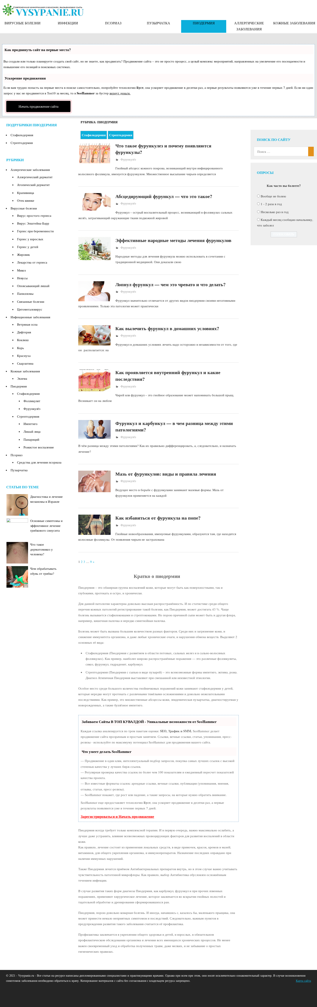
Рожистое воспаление (39, 447)
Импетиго (31, 424)
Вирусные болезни (23, 23)
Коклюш (23, 340)
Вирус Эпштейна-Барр (33, 223)
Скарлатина (25, 363)
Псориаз (113, 23)
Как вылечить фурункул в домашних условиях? (167, 328)
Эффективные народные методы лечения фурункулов (173, 240)
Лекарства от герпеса (32, 262)
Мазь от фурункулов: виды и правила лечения (165, 473)
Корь (20, 348)
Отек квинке (25, 200)
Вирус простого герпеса (34, 215)
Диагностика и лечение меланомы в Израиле (46, 499)
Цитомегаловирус (29, 309)
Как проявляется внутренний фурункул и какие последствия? (167, 376)
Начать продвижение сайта (38, 106)
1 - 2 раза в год (271, 204)
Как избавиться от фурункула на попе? (158, 517)
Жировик (23, 254)
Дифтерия (24, 332)
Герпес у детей (27, 247)
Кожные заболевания (294, 23)
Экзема (22, 378)
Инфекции (68, 23)
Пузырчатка (158, 23)
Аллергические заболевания (249, 26)
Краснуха (24, 355)
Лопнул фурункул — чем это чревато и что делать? (170, 284)
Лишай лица (32, 431)
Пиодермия (204, 23)
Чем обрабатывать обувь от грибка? (43, 571)
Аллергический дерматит (35, 177)
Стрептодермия (120, 135)
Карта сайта (303, 981)
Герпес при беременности (35, 231)
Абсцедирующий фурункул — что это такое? (163, 196)
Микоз (21, 270)
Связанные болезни (30, 301)
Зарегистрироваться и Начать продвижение (117, 816)
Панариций (31, 439)
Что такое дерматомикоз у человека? (41, 549)
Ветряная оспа (27, 324)
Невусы (22, 278)
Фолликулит (32, 401)
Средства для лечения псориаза (39, 462)
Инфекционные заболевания (30, 317)
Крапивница (25, 192)
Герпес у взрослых (30, 239)
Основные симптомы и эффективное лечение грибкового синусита (46, 525)
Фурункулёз (128, 159)
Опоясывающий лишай (33, 286)
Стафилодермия (94, 135)
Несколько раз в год (275, 212)
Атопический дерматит (33, 185)
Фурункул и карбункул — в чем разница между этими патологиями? (174, 426)
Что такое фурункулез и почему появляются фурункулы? (163, 149)
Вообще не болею (273, 196)
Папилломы (25, 293)
